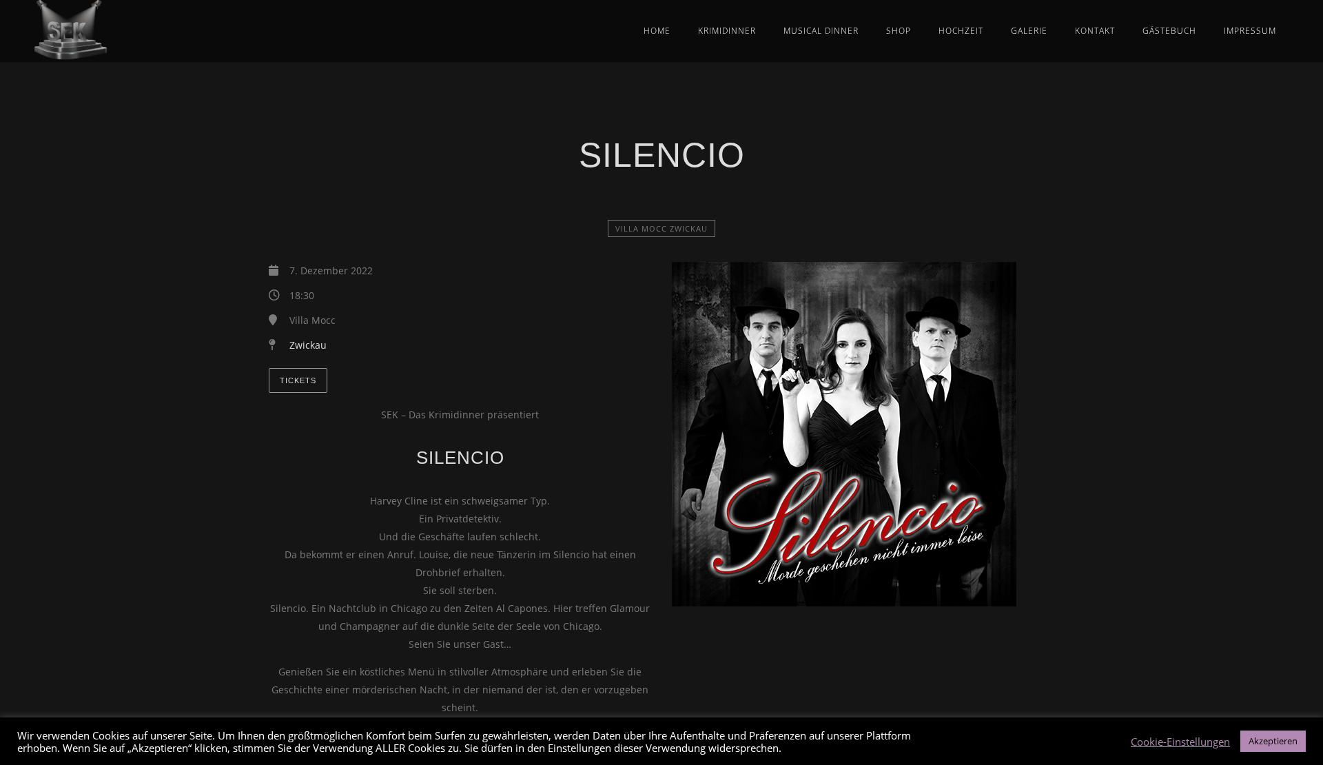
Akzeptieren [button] (1273, 741)
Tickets (298, 380)
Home (657, 31)
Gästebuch (1169, 31)
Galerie (1029, 31)
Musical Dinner (821, 31)
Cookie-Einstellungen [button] (1180, 741)
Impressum (1250, 31)
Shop (898, 31)
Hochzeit (961, 31)
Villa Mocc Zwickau (661, 228)
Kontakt (1095, 31)
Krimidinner (727, 31)
